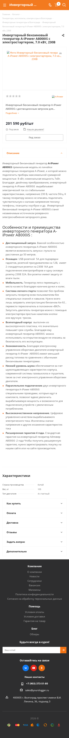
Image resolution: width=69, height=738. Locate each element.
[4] (16, 96)
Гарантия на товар (34, 621)
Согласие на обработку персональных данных (34, 598)
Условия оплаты (34, 612)
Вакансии (34, 585)
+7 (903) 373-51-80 (37, 683)
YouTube (33, 668)
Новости (34, 576)
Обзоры (34, 634)
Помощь (34, 606)
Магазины (35, 589)
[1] (7, 96)
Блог (34, 628)
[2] (10, 96)
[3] (13, 96)
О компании (34, 571)
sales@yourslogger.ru (37, 690)
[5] (19, 96)
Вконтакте (25, 668)
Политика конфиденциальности (34, 594)
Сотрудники (34, 580)
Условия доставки (34, 616)
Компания (35, 566)
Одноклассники (42, 668)
